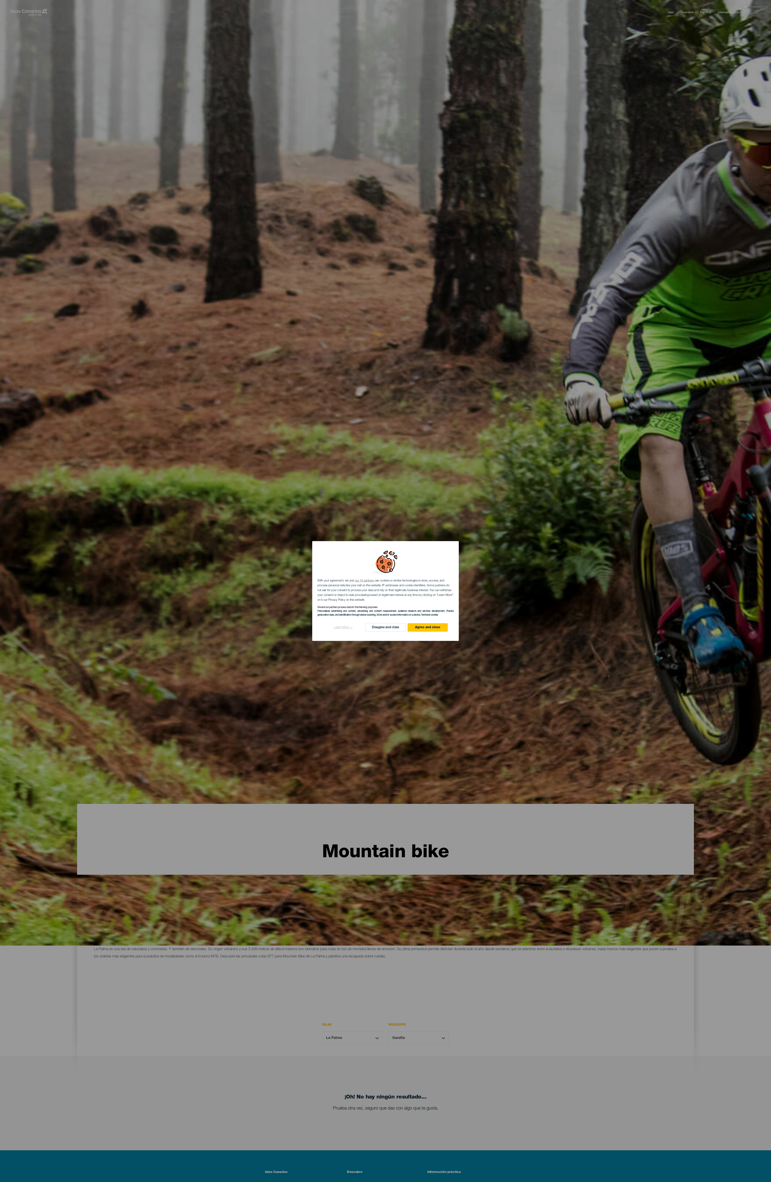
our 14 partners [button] (364, 580)
